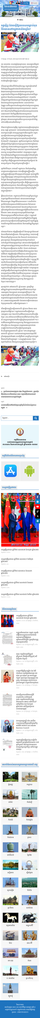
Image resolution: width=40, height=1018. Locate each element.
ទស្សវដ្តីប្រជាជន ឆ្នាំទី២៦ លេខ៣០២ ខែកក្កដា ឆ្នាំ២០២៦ (20, 550)
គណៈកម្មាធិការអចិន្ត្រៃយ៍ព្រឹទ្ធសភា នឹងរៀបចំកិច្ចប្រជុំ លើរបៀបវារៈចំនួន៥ (26, 656)
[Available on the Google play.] (29, 471)
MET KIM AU (25, 59)
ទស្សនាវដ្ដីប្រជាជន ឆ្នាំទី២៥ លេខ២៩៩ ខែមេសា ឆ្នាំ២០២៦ (17, 584)
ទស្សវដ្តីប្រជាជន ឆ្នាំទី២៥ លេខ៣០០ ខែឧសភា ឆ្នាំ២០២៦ (16, 572)
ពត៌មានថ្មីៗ (7, 376)
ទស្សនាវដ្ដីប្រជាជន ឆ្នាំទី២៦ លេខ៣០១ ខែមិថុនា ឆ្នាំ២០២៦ (17, 560)
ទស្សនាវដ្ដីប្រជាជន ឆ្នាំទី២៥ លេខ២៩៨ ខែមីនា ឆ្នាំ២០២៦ (20, 594)
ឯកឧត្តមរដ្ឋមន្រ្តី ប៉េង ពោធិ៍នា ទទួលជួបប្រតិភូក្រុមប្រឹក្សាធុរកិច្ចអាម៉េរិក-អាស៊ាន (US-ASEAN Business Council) (27, 724)
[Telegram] (37, 501)
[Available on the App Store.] (10, 471)
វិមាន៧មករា (10, 6)
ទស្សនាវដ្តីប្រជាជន (9, 487)
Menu (21, 19)
